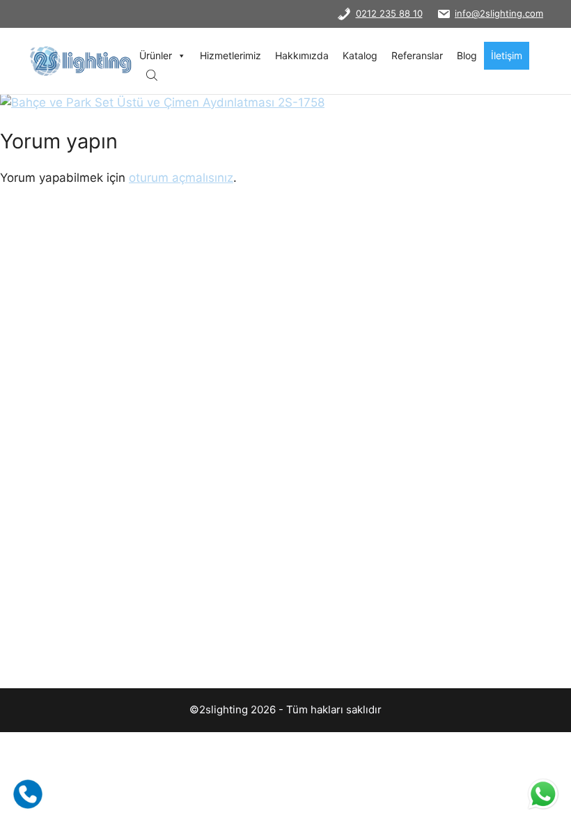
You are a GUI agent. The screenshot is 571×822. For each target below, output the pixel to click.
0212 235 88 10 (389, 13)
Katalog (360, 55)
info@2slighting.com (499, 13)
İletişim (506, 55)
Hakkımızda (302, 55)
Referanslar (417, 55)
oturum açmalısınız (181, 178)
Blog (467, 55)
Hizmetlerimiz (230, 55)
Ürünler (155, 55)
